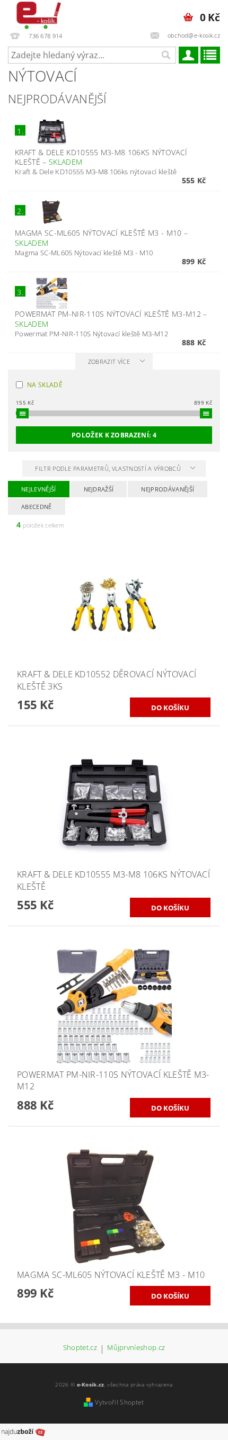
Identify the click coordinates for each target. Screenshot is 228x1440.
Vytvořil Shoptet (119, 1402)
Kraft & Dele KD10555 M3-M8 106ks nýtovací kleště (101, 157)
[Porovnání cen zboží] (23, 1431)
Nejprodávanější (167, 489)
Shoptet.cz (80, 1348)
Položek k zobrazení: (114, 435)
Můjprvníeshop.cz (136, 1348)
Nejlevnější (38, 489)
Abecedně (36, 507)
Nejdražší (99, 489)
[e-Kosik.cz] (36, 14)
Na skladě (45, 384)
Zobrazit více (109, 361)
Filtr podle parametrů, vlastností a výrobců (108, 468)
